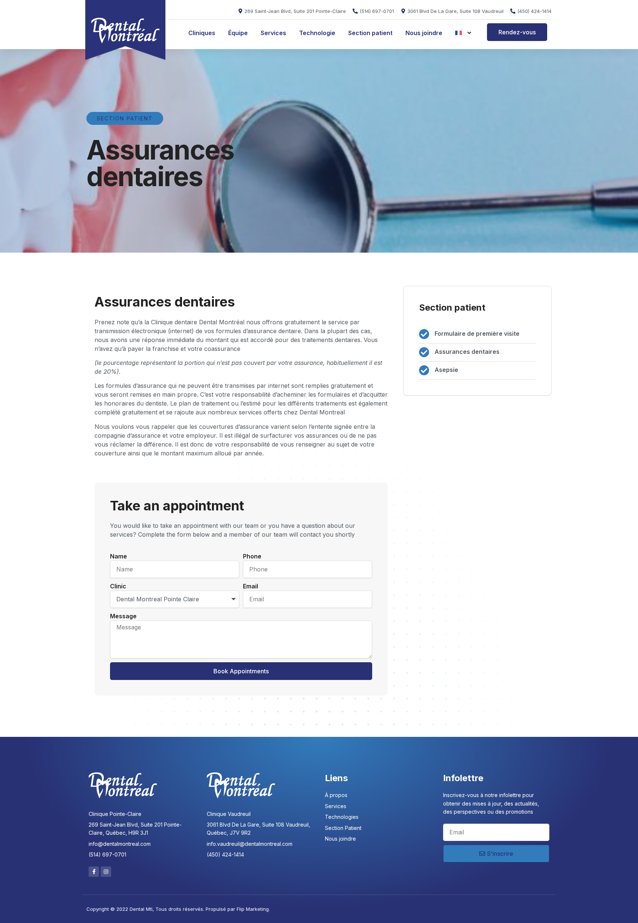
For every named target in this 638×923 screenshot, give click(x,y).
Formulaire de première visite (477, 333)
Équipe (238, 33)
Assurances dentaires (467, 351)
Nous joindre (423, 33)
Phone (252, 556)
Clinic (118, 586)
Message (123, 616)
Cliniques (201, 33)
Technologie (317, 33)
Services (273, 33)
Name (118, 556)
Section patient (370, 33)
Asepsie (446, 369)
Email (250, 586)
